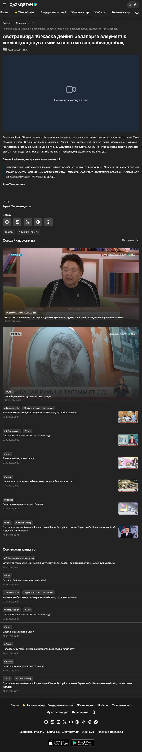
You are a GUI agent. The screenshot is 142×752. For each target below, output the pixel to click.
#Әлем (9, 232)
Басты (6, 23)
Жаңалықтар (80, 12)
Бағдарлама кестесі (53, 12)
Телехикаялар (121, 12)
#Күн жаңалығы (29, 232)
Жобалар (100, 12)
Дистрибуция (70, 731)
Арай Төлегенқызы (17, 206)
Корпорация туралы (31, 731)
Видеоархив (80, 712)
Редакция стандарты (110, 731)
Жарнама (88, 731)
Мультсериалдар (58, 712)
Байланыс (53, 731)
